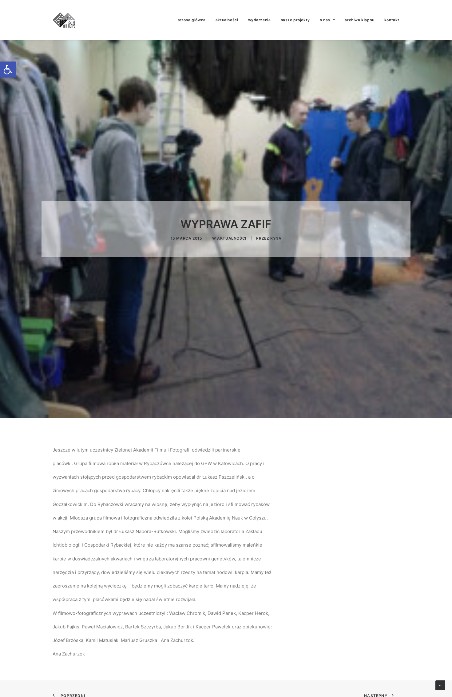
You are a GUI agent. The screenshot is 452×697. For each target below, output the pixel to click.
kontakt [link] (391, 20)
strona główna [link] (192, 20)
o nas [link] (325, 20)
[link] (8, 70)
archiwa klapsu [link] (359, 20)
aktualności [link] (227, 20)
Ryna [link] (275, 238)
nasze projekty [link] (295, 20)
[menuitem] (194, 20)
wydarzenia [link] (259, 20)
